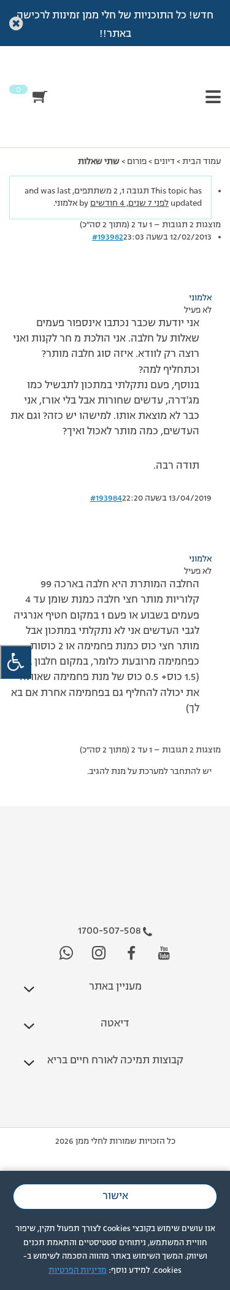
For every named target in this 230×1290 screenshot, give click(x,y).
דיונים (164, 161)
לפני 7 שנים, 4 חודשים (129, 203)
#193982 (107, 237)
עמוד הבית (201, 161)
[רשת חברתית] (164, 953)
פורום (137, 161)
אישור (115, 1196)
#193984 (106, 498)
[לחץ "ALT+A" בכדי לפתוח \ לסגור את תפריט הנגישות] (15, 662)
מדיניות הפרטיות (77, 1270)
